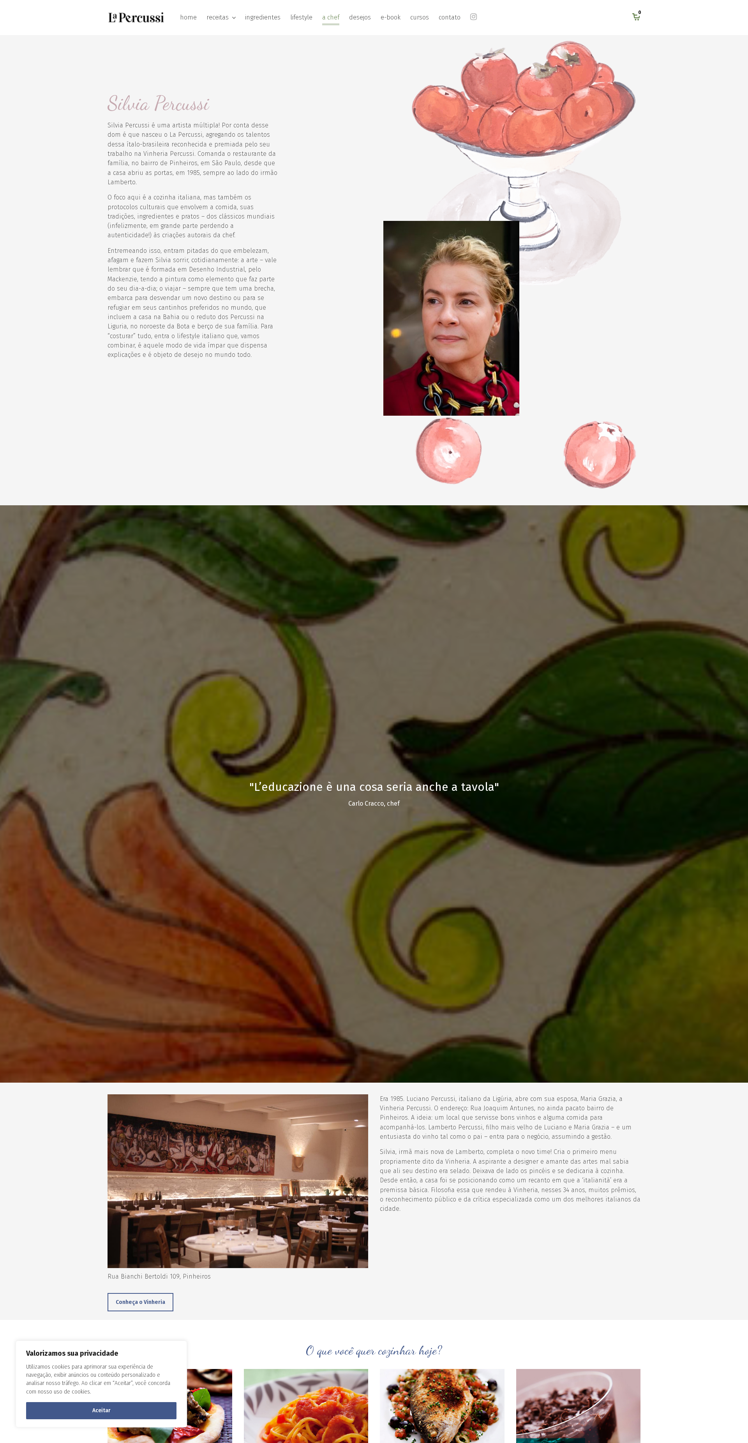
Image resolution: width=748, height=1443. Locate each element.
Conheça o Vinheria (140, 1302)
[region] (101, 1384)
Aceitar (101, 1410)
